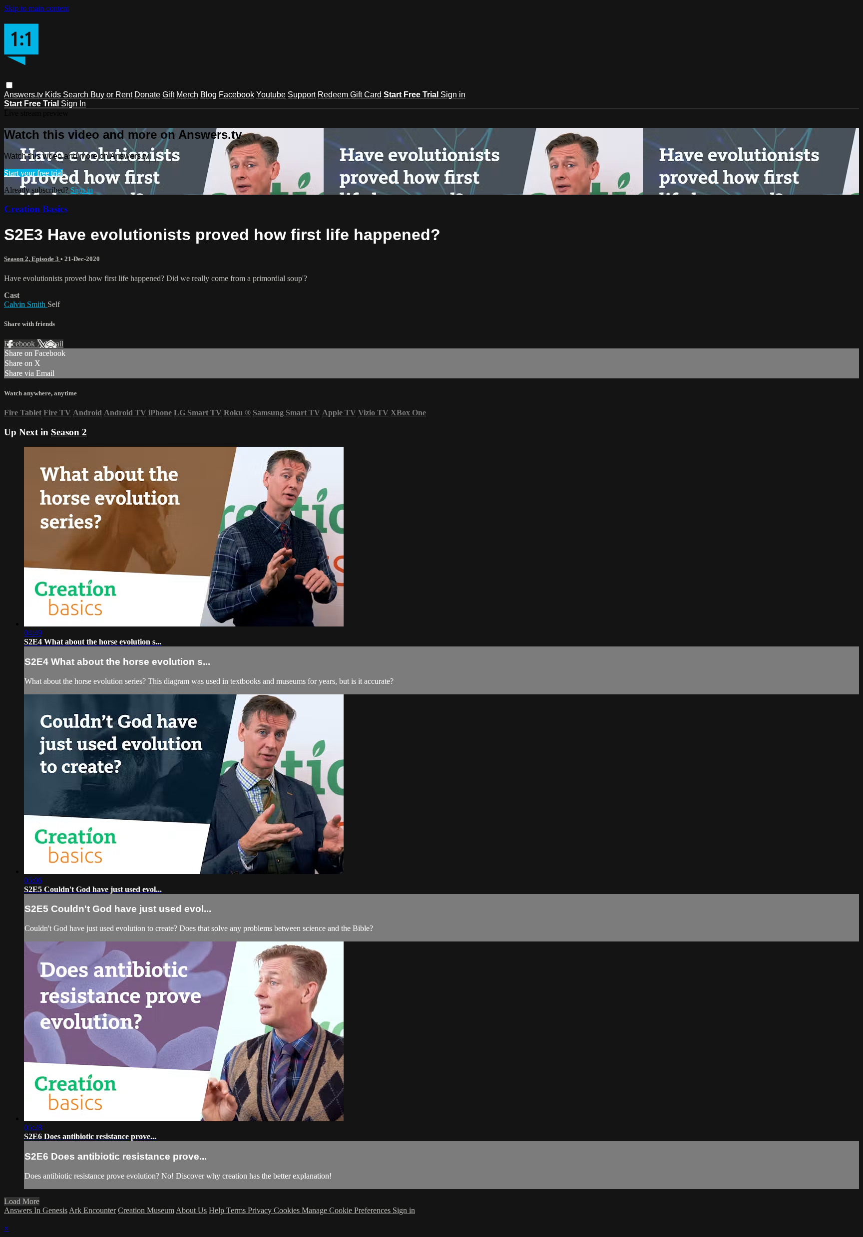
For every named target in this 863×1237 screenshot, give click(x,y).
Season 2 (69, 432)
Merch (187, 94)
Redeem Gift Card (350, 94)
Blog (208, 94)
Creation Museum (146, 1210)
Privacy (261, 1210)
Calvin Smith (25, 304)
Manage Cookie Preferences (347, 1210)
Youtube (271, 94)
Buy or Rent (111, 94)
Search (76, 94)
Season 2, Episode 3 (32, 259)
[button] (9, 85)
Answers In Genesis (35, 1210)
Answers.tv (24, 94)
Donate (147, 94)
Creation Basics (35, 209)
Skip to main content (36, 8)
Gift (168, 94)
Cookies (288, 1210)
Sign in (452, 94)
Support (302, 94)
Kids (54, 94)
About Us (191, 1210)
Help (217, 1210)
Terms (237, 1210)
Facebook (236, 94)
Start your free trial (33, 173)
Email (54, 343)
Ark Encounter (92, 1210)
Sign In (73, 103)
